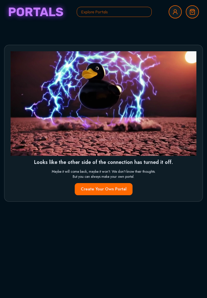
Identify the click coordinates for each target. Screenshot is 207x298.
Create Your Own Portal (103, 189)
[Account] (175, 11)
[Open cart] (192, 11)
